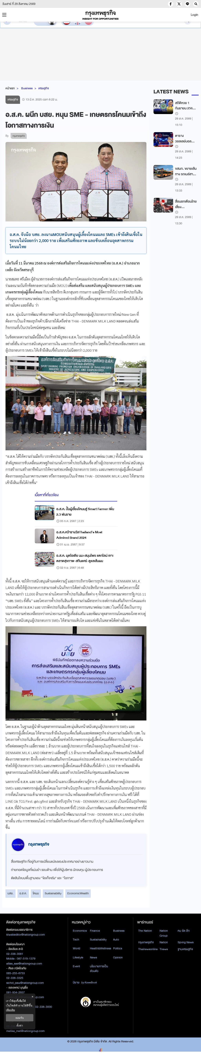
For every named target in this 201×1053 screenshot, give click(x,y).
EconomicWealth (78, 893)
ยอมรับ (20, 1018)
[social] (170, 4)
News (93, 957)
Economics (80, 930)
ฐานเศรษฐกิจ (185, 949)
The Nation (145, 930)
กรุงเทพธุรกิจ (146, 942)
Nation (164, 942)
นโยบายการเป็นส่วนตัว (99, 969)
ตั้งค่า (19, 1025)
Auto (116, 939)
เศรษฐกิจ (43, 88)
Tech (76, 939)
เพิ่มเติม (10, 1010)
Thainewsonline (148, 949)
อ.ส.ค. (23, 893)
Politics (117, 948)
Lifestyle (78, 957)
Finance (95, 930)
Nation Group (164, 933)
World (76, 948)
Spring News (186, 942)
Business (27, 88)
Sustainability (53, 893)
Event (76, 966)
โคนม (36, 893)
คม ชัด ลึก (184, 930)
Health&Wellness (100, 948)
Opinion (118, 957)
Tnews (164, 949)
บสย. (10, 893)
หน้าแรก (10, 88)
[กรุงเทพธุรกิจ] (100, 15)
